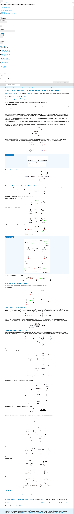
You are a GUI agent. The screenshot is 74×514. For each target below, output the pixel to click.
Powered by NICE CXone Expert (21, 510)
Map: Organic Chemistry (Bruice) (40, 87)
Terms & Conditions (31, 512)
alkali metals (12, 93)
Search (7, 85)
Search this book (3, 18)
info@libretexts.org (59, 512)
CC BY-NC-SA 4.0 (43, 499)
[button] (4, 66)
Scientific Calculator (5, 58)
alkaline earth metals (29, 93)
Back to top (7, 502)
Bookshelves (17, 87)
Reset (2, 29)
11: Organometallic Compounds (55, 87)
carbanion (26, 96)
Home (10, 87)
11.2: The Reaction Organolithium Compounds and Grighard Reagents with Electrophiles (19, 499)
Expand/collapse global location (68, 87)
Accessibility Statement (39, 512)
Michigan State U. (24, 494)
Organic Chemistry (26, 87)
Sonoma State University (20, 492)
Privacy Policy (24, 512)
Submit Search (3, 22)
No (21, 505)
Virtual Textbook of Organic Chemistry (36, 494)
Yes (17, 505)
